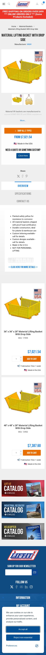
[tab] (23, 186)
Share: (23, 171)
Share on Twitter (18, 176)
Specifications (23, 193)
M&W (29, 44)
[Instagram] (31, 587)
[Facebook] (17, 587)
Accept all (23, 629)
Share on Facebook (22, 176)
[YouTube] (21, 587)
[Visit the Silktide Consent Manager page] (37, 646)
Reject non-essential (23, 637)
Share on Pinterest (26, 176)
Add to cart (32, 358)
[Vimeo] (26, 587)
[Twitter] (12, 586)
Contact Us (23, 201)
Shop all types (24, 130)
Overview (23, 186)
